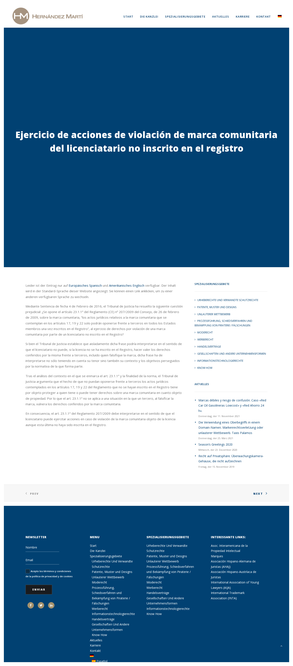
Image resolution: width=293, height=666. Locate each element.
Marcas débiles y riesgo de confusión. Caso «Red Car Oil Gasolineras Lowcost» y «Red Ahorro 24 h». (232, 405)
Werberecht (205, 339)
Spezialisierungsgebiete (185, 16)
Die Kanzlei (149, 16)
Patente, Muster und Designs (216, 307)
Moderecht (205, 332)
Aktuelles (220, 16)
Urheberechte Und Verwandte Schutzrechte (227, 300)
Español (101, 661)
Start (128, 16)
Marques (217, 556)
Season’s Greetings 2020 (215, 444)
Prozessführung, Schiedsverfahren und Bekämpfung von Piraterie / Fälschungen (223, 323)
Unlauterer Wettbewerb (213, 314)
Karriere (242, 16)
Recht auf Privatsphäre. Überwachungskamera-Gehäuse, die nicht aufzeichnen (231, 458)
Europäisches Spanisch (85, 285)
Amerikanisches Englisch (126, 285)
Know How (204, 368)
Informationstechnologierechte (220, 361)
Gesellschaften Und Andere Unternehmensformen (231, 354)
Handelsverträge (209, 346)
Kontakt (263, 16)
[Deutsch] (278, 16)
